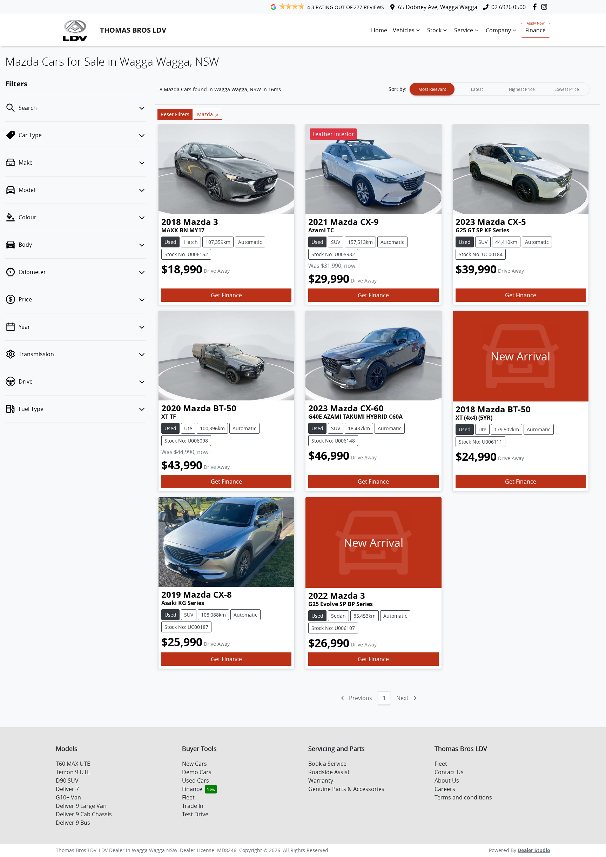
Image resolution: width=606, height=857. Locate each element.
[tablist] (499, 89)
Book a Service (327, 764)
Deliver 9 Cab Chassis (84, 814)
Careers (445, 789)
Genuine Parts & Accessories (346, 789)
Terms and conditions (463, 797)
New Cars (194, 764)
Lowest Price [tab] (566, 89)
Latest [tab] (477, 89)
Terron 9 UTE (73, 772)
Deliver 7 (67, 789)
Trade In (192, 806)
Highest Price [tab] (522, 89)
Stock (434, 30)
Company (498, 30)
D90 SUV (67, 780)
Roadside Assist (329, 772)
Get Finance (226, 295)
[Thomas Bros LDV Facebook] (536, 7)
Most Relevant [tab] (432, 89)
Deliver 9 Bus (73, 822)
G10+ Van (68, 797)
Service (463, 30)
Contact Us (449, 772)
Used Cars (195, 780)
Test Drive (195, 814)
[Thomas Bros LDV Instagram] (545, 7)
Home (379, 30)
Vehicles (404, 30)
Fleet (188, 797)
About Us (447, 780)
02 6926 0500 (508, 7)
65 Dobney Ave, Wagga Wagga (437, 7)
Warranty (320, 780)
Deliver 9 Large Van (81, 806)
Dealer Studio (534, 850)
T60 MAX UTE (73, 764)
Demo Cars (196, 772)
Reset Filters (175, 114)
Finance (535, 30)
